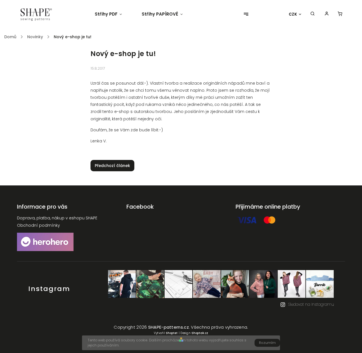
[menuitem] (113, 14)
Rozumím (267, 342)
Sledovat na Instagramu (311, 304)
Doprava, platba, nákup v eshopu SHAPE (57, 218)
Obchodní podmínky (38, 225)
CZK (293, 14)
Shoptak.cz (199, 333)
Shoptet (172, 333)
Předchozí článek (112, 165)
